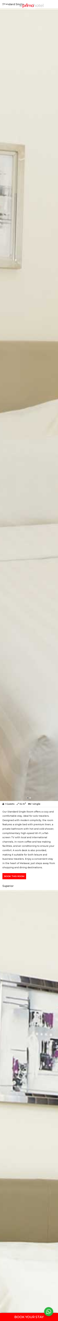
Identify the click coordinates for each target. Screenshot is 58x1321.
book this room (14, 876)
